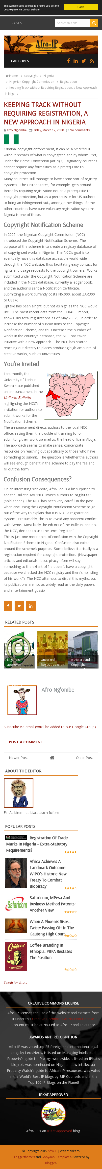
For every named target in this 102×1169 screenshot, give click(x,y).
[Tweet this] (19, 606)
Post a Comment (26, 741)
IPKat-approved (59, 1130)
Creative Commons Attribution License (63, 1018)
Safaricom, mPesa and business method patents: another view (53, 904)
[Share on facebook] (8, 606)
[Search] (94, 23)
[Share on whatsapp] (41, 606)
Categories (19, 61)
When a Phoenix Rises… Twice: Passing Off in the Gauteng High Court (52, 927)
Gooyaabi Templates (56, 1157)
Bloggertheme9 (24, 1157)
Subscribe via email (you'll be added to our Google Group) (50, 726)
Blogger (50, 1163)
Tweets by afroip (15, 982)
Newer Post (18, 757)
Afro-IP (52, 1151)
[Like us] (68, 61)
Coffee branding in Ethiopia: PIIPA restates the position (51, 951)
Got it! (80, 7)
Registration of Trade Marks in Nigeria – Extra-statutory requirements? (37, 844)
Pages (16, 23)
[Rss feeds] (91, 61)
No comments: (80, 130)
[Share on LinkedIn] (31, 606)
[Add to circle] (75, 61)
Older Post (84, 757)
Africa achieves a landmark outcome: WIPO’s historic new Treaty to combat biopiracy (48, 873)
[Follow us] (84, 61)
